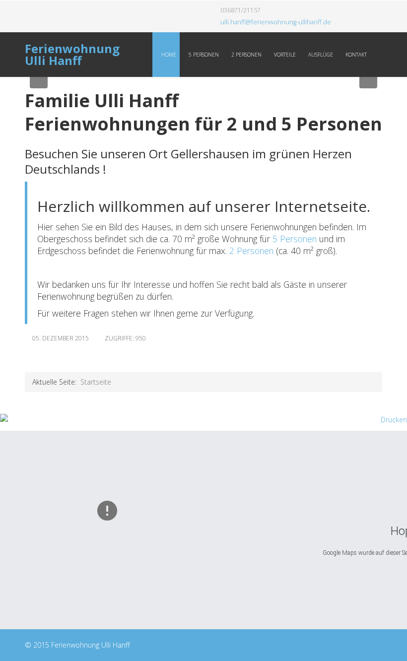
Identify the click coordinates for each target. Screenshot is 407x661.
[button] (39, 79)
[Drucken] (203, 420)
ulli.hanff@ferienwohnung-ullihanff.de (275, 22)
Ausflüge (320, 54)
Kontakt (355, 54)
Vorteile (284, 54)
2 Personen (246, 54)
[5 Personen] (271, 239)
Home (168, 54)
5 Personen (203, 54)
